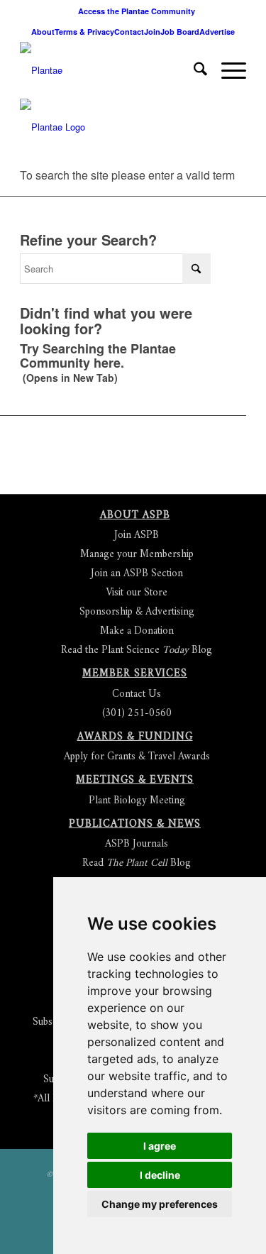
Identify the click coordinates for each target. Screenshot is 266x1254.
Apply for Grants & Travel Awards (137, 756)
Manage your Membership (137, 554)
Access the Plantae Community (136, 11)
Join (152, 31)
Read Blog (136, 863)
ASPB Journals (136, 844)
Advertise (217, 31)
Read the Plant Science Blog (136, 650)
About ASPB (135, 515)
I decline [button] (160, 1175)
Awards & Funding (135, 737)
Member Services (134, 673)
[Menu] (226, 70)
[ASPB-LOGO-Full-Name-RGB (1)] (110, 70)
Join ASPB (136, 535)
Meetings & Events (135, 780)
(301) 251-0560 (137, 713)
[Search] (193, 70)
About (43, 31)
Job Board (179, 31)
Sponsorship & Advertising (136, 612)
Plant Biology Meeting (137, 800)
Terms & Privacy (84, 31)
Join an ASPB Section (137, 573)
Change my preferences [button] (159, 1204)
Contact (129, 31)
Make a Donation (137, 631)
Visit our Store (136, 593)
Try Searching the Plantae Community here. (98, 355)
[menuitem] (136, 11)
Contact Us (136, 694)
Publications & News (135, 824)
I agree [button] (159, 1146)
